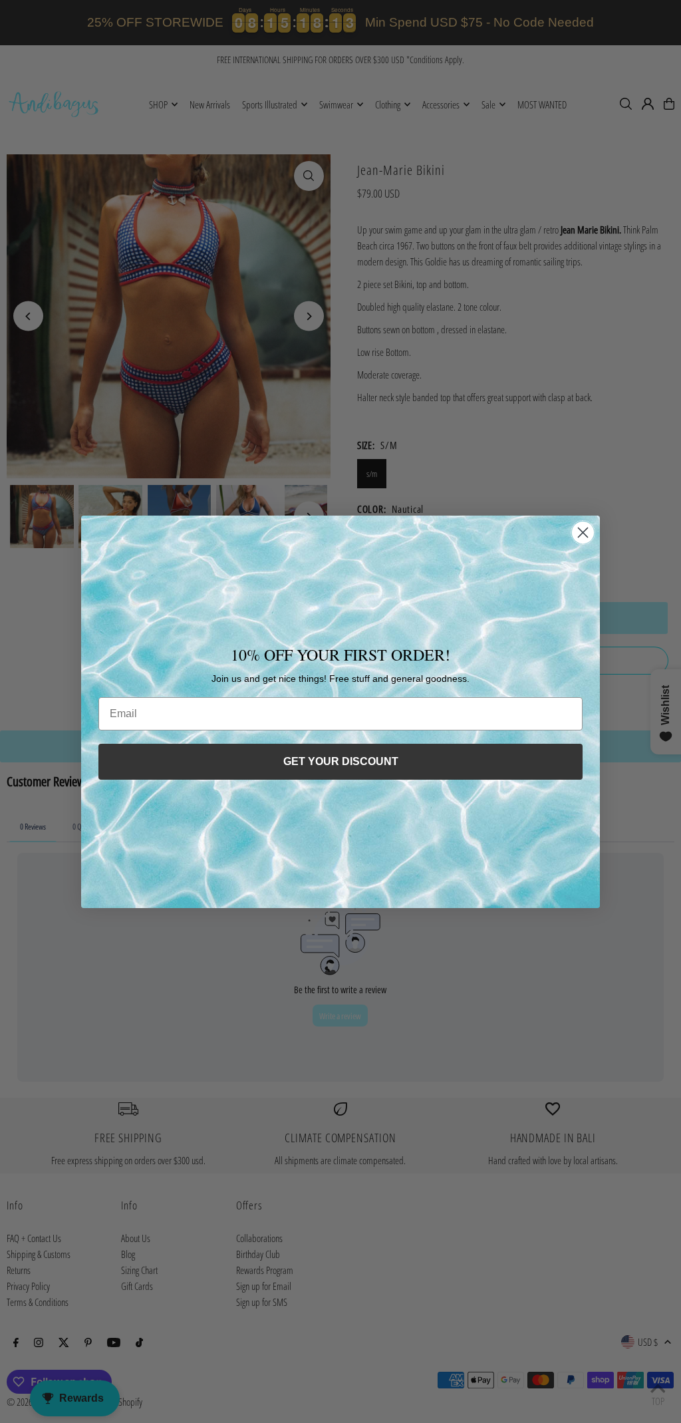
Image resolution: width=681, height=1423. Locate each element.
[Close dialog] (583, 532)
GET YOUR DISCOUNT (340, 761)
